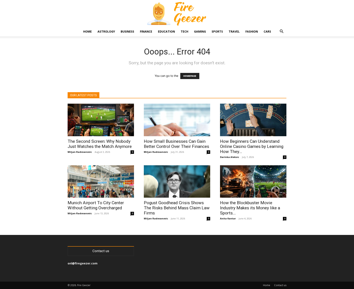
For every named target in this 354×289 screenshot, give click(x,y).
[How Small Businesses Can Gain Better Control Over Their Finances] (177, 120)
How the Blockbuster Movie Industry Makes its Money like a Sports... (250, 207)
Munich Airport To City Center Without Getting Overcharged (96, 205)
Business (127, 31)
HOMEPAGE (189, 76)
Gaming (200, 31)
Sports (217, 31)
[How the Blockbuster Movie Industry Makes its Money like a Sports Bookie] (253, 181)
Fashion (251, 31)
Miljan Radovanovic (80, 151)
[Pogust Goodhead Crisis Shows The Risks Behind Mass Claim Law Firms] (177, 181)
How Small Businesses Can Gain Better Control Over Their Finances (176, 144)
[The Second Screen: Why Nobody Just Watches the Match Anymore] (101, 120)
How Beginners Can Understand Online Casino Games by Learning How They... (251, 146)
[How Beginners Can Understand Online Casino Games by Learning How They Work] (253, 120)
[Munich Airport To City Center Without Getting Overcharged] (101, 181)
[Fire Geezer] (177, 13)
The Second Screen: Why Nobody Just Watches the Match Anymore (100, 144)
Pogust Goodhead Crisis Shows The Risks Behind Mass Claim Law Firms (177, 207)
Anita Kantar (228, 218)
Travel (234, 31)
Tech (184, 31)
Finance (146, 31)
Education (166, 31)
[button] (281, 32)
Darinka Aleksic (229, 157)
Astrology (106, 31)
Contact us (280, 285)
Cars (267, 31)
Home (87, 31)
